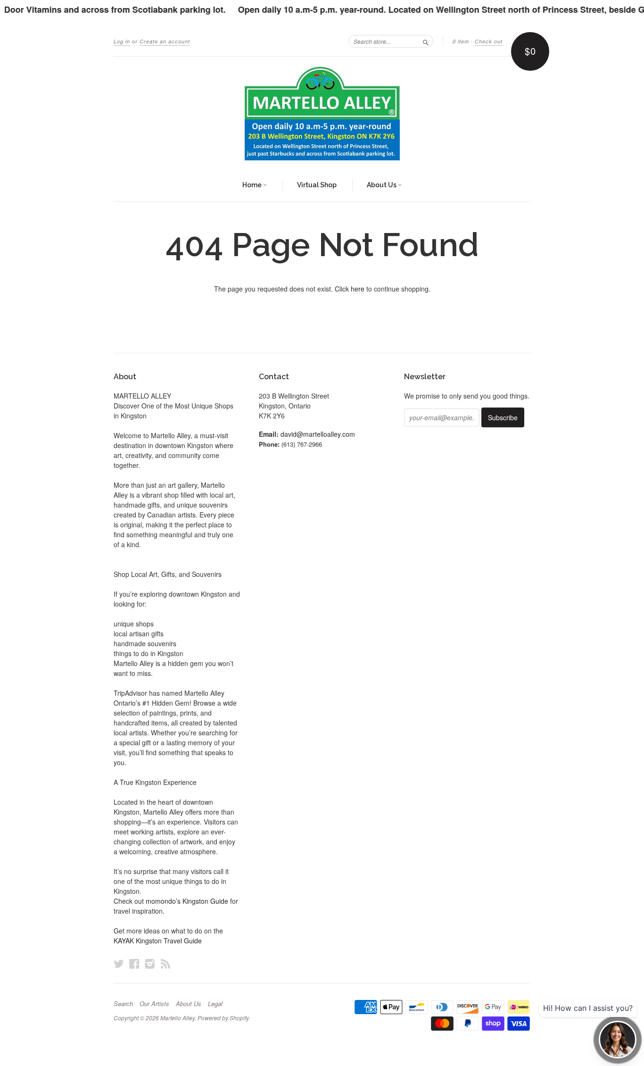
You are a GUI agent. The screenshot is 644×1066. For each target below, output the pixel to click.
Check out (489, 41)
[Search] (426, 41)
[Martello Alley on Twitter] (119, 963)
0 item (461, 41)
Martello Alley (177, 1018)
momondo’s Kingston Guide (187, 901)
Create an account (165, 41)
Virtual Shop (317, 185)
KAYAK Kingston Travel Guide (158, 940)
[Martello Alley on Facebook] (134, 963)
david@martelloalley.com (318, 434)
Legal (215, 1003)
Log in (122, 41)
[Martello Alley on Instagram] (150, 963)
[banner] (322, 113)
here (357, 288)
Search (123, 1003)
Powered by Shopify (223, 1018)
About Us (382, 185)
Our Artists (154, 1003)
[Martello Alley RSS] (165, 963)
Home (252, 185)
